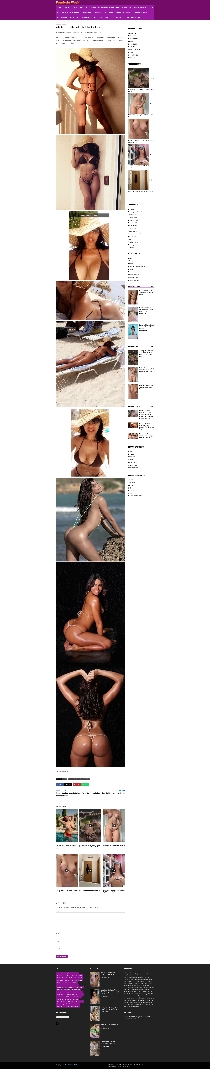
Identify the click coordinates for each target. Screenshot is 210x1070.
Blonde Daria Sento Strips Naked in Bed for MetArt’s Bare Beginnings (146, 310)
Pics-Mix (118, 17)
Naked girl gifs (79, 994)
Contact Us (126, 1067)
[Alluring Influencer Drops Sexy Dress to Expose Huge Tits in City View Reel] (133, 351)
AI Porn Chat (87, 12)
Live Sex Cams (78, 7)
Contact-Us (135, 17)
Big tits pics (67, 975)
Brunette (80, 977)
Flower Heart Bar (134, 280)
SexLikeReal (132, 33)
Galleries (108, 17)
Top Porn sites (62, 12)
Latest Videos (134, 407)
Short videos (69, 1004)
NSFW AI (129, 12)
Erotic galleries (79, 987)
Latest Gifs (133, 346)
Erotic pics (59, 989)
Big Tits (58, 24)
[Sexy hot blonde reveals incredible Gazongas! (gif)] (95, 1042)
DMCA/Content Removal (113, 1067)
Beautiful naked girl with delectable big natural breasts (146, 387)
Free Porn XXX (133, 38)
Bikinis (64, 24)
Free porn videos (76, 989)
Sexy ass (75, 999)
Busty (70, 779)
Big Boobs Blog (133, 44)
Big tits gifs (59, 975)
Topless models (75, 1006)
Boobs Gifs (65, 977)
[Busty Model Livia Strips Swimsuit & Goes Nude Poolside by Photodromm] (133, 325)
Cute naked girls (69, 987)
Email (58, 941)
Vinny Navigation (133, 274)
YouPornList (132, 228)
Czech (130, 493)
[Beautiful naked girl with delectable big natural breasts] (133, 385)
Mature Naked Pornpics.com (109, 7)
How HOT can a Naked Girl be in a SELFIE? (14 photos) (110, 974)
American (131, 480)
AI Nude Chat (127, 7)
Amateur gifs (60, 973)
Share (61, 784)
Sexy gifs (70, 1001)
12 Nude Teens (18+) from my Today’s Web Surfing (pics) (110, 1008)
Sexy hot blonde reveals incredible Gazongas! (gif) (108, 1042)
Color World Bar (133, 277)
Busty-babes (60, 980)
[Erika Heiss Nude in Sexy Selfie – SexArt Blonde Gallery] (133, 291)
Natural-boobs (60, 996)
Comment (59, 911)
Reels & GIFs (98, 17)
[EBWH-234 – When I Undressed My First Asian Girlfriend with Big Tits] (133, 423)
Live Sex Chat (75, 12)
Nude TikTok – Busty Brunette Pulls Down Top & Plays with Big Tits (114, 891)
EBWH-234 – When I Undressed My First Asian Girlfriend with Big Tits (146, 426)
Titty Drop (66, 1006)
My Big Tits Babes (134, 55)
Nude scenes (60, 999)
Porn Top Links (133, 245)
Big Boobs (131, 47)
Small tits (76, 1004)
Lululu (130, 258)
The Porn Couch (133, 242)
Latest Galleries (135, 286)
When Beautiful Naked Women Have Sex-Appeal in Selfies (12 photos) (110, 992)
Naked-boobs (70, 994)
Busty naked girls (72, 982)
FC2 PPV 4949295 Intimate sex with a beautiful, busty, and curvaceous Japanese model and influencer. (146, 414)
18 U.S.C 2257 (138, 1065)
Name (57, 933)
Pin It (77, 784)
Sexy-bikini (86, 779)
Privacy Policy (127, 1065)
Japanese (131, 482)
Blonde (58, 977)
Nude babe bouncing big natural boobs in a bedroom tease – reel (114, 846)
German (131, 485)
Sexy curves (77, 779)
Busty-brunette (69, 980)
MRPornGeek (74, 17)
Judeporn (131, 247)
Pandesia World (73, 1065)
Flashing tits (67, 989)
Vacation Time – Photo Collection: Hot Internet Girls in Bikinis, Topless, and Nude (66, 846)
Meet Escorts (90, 7)
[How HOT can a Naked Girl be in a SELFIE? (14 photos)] (95, 973)
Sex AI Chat (109, 12)
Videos (126, 17)
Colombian (131, 491)
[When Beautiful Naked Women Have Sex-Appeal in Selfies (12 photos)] (95, 990)
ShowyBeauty (132, 465)
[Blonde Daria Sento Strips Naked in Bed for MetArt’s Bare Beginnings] (133, 308)
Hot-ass (59, 992)
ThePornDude (62, 17)
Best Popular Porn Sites (136, 212)
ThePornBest (132, 217)
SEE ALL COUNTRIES (135, 495)
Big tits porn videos (77, 975)
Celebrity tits (60, 987)
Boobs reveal (72, 977)
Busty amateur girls (62, 982)
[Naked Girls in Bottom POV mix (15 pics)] (95, 1024)
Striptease (59, 1006)
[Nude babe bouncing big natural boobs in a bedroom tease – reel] (133, 368)
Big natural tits (75, 973)
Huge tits (74, 992)
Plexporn (131, 269)
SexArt (130, 459)
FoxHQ (130, 52)
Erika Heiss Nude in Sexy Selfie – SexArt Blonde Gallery (146, 292)
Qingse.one (132, 261)
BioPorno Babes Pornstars (137, 266)
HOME (59, 7)
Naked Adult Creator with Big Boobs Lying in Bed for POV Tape (146, 436)
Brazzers (131, 209)
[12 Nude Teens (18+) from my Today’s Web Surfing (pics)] (95, 1007)
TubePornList (132, 231)
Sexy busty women (62, 1001)
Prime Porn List (133, 220)
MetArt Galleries (61, 994)
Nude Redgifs (77, 996)
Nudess (130, 263)
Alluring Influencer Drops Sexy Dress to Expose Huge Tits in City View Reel (89, 846)
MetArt (130, 451)
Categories (86, 17)
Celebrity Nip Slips (134, 49)
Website (58, 948)
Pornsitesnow (132, 225)
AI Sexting (98, 12)
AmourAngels (132, 462)
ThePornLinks (132, 214)
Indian (130, 488)
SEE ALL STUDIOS (134, 467)
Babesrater (132, 36)
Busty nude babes (61, 985)
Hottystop (131, 41)
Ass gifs (67, 973)
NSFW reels (69, 996)
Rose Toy (67, 7)
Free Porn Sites (133, 223)
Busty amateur (78, 980)
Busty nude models (73, 985)
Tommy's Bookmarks (135, 234)
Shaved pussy (60, 1004)
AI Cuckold (120, 12)
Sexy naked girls (79, 1001)
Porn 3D (118, 1065)
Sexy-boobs (68, 999)
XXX (129, 239)
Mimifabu (131, 272)
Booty (65, 779)
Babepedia (131, 58)
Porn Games (110, 1065)
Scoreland (131, 457)
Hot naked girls (66, 992)
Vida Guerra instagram (62, 771)
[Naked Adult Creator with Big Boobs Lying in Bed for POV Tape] (133, 434)
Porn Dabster (132, 236)
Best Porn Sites (140, 7)
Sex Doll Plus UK (141, 12)
